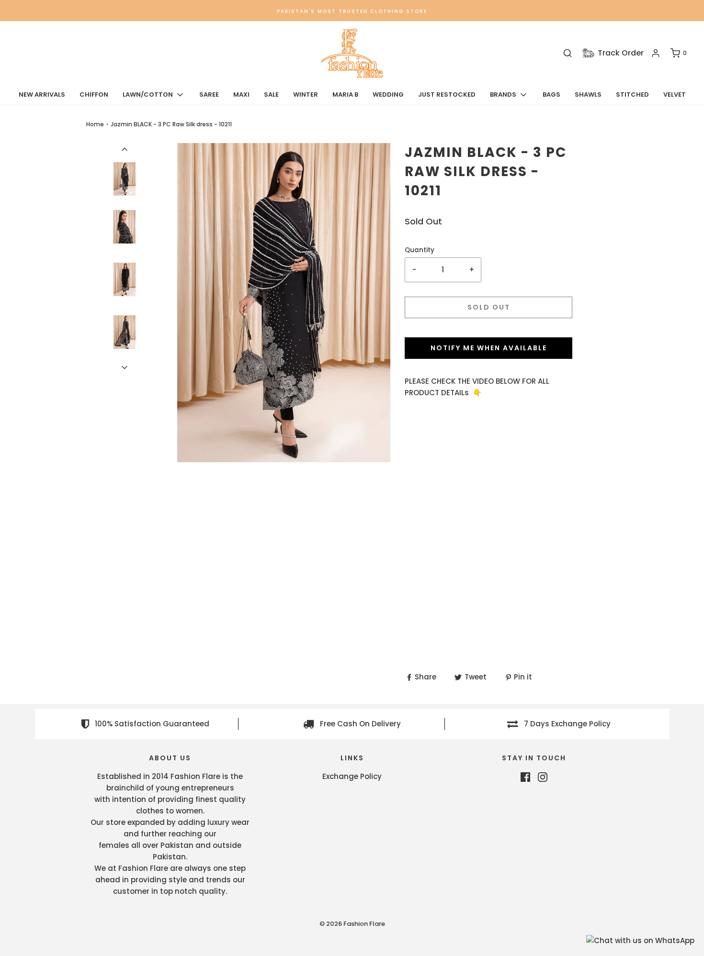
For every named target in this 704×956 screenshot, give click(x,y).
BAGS (551, 94)
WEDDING (388, 94)
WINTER (305, 94)
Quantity (419, 250)
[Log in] (655, 53)
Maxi (241, 94)
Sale (271, 94)
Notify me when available (489, 348)
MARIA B (345, 94)
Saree (209, 94)
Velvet (674, 94)
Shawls (588, 94)
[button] (124, 149)
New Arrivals (42, 94)
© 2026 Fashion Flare (352, 923)
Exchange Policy (352, 776)
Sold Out (488, 307)
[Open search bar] (567, 53)
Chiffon (93, 94)
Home (95, 124)
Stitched (632, 94)
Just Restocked (447, 94)
